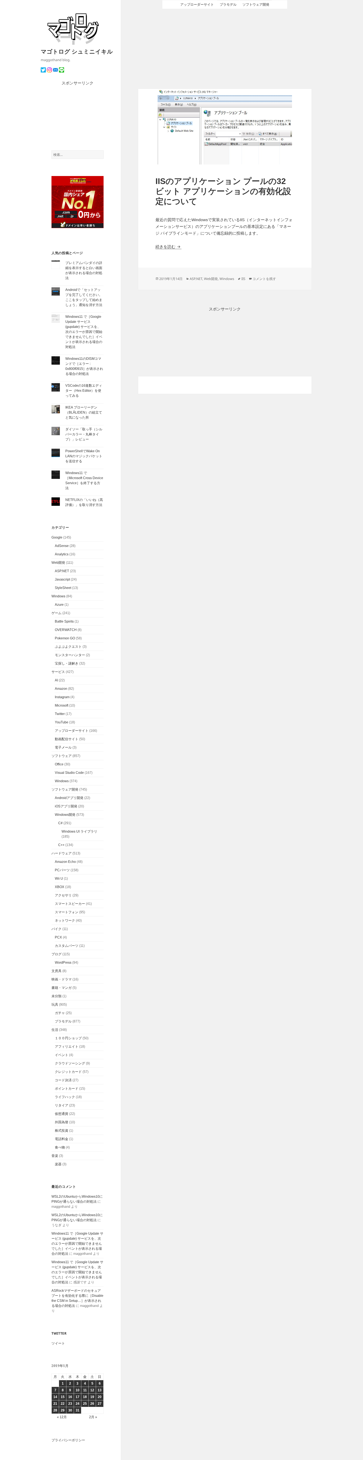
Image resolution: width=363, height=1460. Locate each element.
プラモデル (63, 1021)
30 (70, 1410)
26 (92, 1403)
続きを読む (168, 246)
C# (60, 823)
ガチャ (60, 1013)
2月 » (93, 1417)
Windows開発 (65, 814)
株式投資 (61, 1130)
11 (85, 1390)
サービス (58, 672)
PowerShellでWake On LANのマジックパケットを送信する (83, 456)
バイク (56, 929)
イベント (61, 1055)
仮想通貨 (61, 1114)
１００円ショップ (68, 1038)
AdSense (62, 546)
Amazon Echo (65, 861)
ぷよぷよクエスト (68, 646)
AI (56, 680)
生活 (54, 1030)
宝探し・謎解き (66, 663)
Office (59, 764)
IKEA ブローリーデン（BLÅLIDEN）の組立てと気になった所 (83, 412)
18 (85, 1397)
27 (99, 1403)
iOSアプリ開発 (66, 806)
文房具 (56, 971)
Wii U (59, 878)
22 (62, 1403)
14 (55, 1397)
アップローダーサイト (71, 730)
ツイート (58, 1343)
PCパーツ (62, 870)
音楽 (54, 1156)
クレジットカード (68, 1072)
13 (99, 1390)
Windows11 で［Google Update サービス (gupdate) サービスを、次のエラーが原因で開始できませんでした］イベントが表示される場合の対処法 (83, 332)
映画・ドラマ (61, 979)
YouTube (61, 722)
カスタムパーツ (66, 945)
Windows (58, 596)
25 (85, 1403)
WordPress (63, 962)
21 (55, 1403)
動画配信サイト (66, 739)
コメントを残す (264, 278)
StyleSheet (63, 588)
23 (70, 1403)
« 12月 (62, 1417)
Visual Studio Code (69, 772)
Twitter (60, 714)
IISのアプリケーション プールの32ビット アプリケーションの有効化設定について (223, 191)
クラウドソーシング (70, 1063)
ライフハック (65, 1097)
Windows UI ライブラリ (79, 831)
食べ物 (60, 1147)
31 (77, 1410)
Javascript (62, 579)
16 (70, 1397)
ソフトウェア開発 (64, 789)
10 (77, 1390)
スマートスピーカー (70, 903)
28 (55, 1410)
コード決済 (63, 1080)
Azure (59, 604)
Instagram (62, 697)
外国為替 (61, 1122)
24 (77, 1403)
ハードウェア (61, 853)
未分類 (56, 996)
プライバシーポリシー (68, 1440)
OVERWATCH (66, 630)
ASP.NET (62, 571)
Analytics (61, 554)
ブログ (56, 954)
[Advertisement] (77, 118)
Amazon (61, 688)
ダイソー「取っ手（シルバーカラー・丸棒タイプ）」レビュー (83, 434)
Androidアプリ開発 (69, 798)
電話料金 (61, 1139)
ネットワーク (65, 920)
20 (99, 1397)
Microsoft (61, 705)
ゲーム (56, 613)
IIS (243, 278)
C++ (61, 845)
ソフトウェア (61, 756)
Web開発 (58, 562)
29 (62, 1410)
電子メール (63, 747)
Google (56, 537)
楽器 (58, 1164)
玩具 (54, 1004)
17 (77, 1397)
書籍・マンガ (61, 988)
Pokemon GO (65, 638)
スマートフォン (66, 912)
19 (92, 1397)
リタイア (61, 1105)
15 (62, 1397)
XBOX (59, 887)
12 (92, 1390)
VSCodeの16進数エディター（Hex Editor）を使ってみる (83, 390)
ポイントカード (66, 1088)
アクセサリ (63, 895)
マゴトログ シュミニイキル (77, 51)
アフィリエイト (66, 1046)
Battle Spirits (64, 621)
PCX (58, 937)
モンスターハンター (70, 655)
